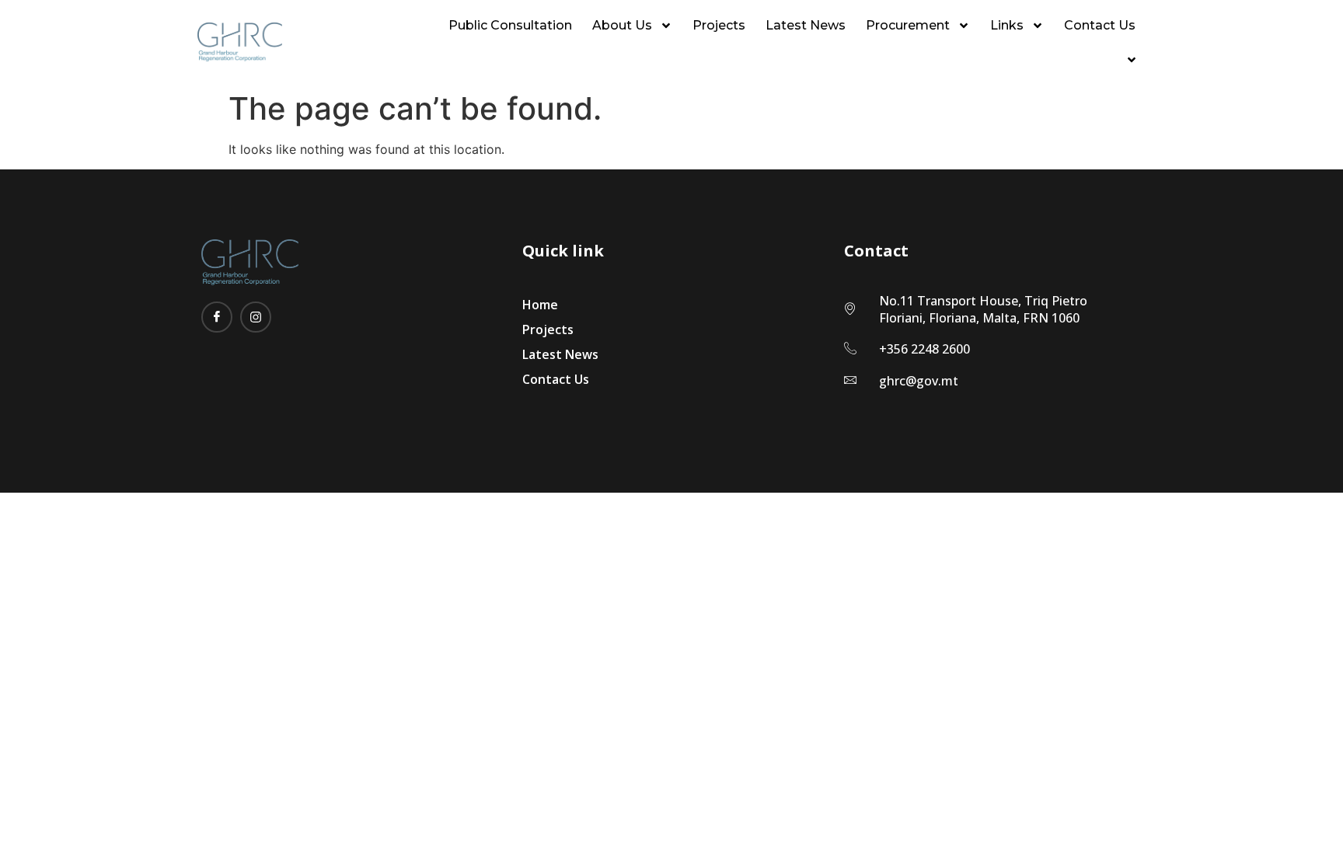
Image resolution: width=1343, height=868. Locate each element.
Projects (718, 25)
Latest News (806, 25)
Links (1007, 25)
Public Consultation (510, 25)
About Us (622, 25)
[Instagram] (255, 317)
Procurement (908, 25)
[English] (1128, 60)
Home (540, 304)
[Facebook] (216, 317)
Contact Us (1099, 25)
